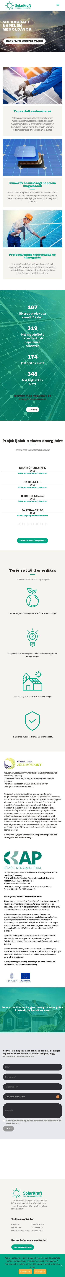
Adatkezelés (37, 1230)
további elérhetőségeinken (18, 1056)
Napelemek (16, 1227)
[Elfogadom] (61, 1265)
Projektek (15, 1224)
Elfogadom (25, 1271)
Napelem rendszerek (20, 1230)
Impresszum (37, 1227)
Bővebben (40, 1271)
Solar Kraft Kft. (38, 1224)
